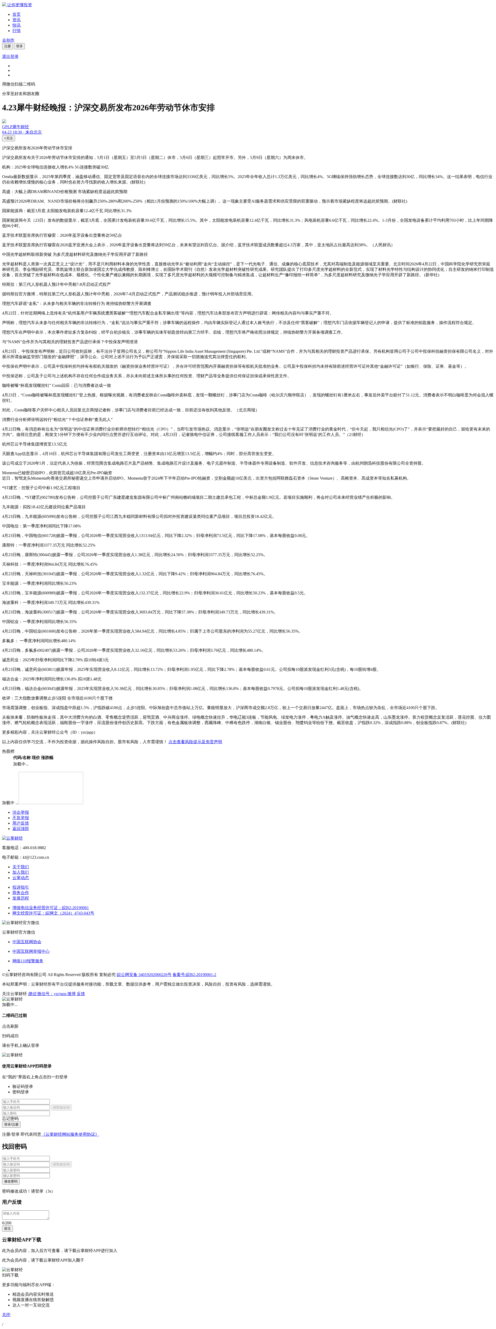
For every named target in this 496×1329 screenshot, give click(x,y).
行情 (16, 30)
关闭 (6, 1314)
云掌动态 (20, 877)
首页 (16, 14)
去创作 (8, 40)
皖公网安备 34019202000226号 (144, 974)
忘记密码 (10, 1118)
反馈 (81, 994)
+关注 (8, 138)
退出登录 (10, 56)
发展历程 (20, 898)
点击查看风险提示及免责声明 (195, 742)
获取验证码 (61, 1107)
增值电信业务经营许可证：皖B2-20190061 (50, 907)
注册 (7, 46)
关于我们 (20, 867)
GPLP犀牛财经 (15, 127)
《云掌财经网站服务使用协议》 (70, 1134)
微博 (71, 994)
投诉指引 (20, 887)
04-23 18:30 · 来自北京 (22, 132)
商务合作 (20, 892)
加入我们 (20, 872)
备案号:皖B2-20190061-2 (194, 974)
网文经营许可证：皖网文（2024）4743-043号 (53, 913)
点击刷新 (10, 1026)
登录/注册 (11, 1124)
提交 (7, 1228)
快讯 (16, 25)
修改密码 (11, 1181)
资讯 (16, 20)
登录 (19, 46)
